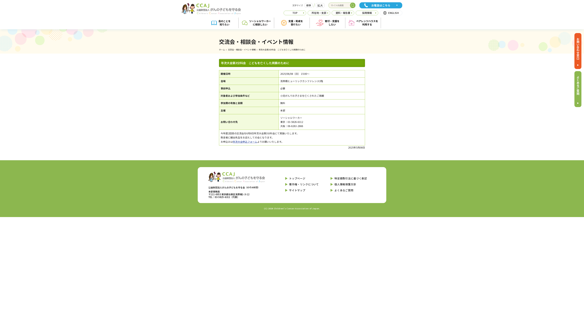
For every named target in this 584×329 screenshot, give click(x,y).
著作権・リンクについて (304, 184)
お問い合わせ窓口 (578, 49)
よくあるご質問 (578, 85)
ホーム (222, 49)
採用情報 (367, 13)
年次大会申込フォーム (245, 141)
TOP (294, 13)
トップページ (297, 178)
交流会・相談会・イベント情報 (242, 49)
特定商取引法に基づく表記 (350, 178)
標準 (308, 5)
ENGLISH (393, 13)
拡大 (320, 5)
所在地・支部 (319, 13)
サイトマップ (297, 190)
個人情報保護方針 (345, 184)
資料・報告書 (343, 13)
